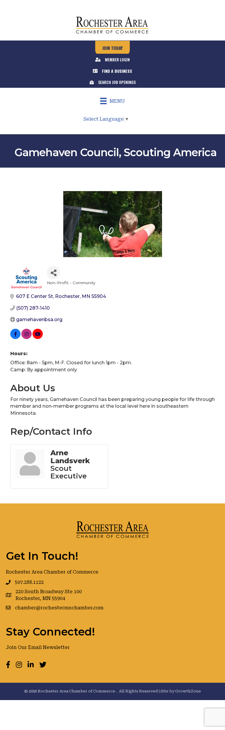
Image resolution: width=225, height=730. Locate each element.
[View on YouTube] (38, 337)
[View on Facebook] (15, 337)
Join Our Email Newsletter (38, 647)
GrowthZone (188, 691)
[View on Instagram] (26, 337)
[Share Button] (53, 272)
